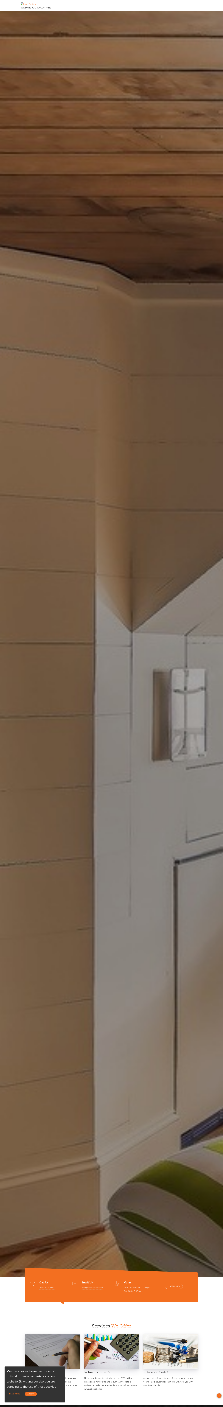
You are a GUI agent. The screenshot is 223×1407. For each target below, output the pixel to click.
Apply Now (174, 1286)
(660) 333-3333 (46, 1287)
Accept (30, 1394)
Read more (14, 1394)
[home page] (28, 3)
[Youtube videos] (219, 1395)
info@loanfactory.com (92, 1287)
